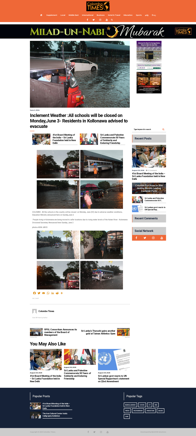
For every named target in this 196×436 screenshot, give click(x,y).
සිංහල (154, 15)
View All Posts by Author (39, 317)
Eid (156, 405)
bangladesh (130, 405)
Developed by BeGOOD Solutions (153, 432)
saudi (160, 411)
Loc (33, 298)
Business (101, 15)
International (87, 15)
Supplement (51, 15)
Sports (139, 15)
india (127, 411)
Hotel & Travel (114, 15)
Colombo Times (46, 311)
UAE (126, 416)
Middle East (74, 15)
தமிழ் (146, 15)
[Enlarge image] (158, 44)
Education (128, 15)
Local (63, 15)
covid (142, 405)
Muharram (138, 411)
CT (150, 405)
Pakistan (150, 411)
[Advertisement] (149, 110)
